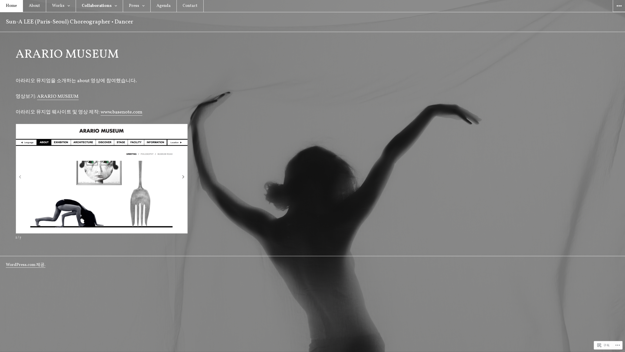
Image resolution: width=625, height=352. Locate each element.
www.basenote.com (121, 112)
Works (58, 6)
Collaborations (97, 6)
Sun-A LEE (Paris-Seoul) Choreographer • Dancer (69, 22)
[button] (183, 177)
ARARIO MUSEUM (58, 96)
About (34, 6)
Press (134, 6)
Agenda (163, 6)
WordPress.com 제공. (25, 265)
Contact (190, 6)
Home (11, 6)
